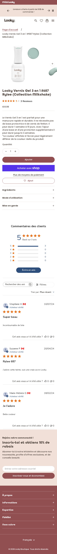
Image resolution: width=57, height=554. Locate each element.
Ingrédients (8, 189)
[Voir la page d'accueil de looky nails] (10, 20)
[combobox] (42, 292)
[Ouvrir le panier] (47, 20)
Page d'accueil (10, 29)
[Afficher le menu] (53, 20)
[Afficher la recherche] (36, 20)
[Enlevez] (6, 151)
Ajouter (28, 159)
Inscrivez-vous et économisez (28, 475)
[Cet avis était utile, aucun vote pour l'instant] (46, 336)
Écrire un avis (28, 270)
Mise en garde (10, 205)
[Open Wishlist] (41, 20)
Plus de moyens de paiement (28, 174)
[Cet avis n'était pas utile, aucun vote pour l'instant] (51, 336)
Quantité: (7, 144)
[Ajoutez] (15, 151)
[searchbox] (15, 284)
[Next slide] (49, 10)
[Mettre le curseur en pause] (53, 10)
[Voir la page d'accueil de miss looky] (8, 2)
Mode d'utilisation (12, 197)
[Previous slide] (8, 10)
